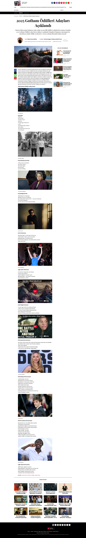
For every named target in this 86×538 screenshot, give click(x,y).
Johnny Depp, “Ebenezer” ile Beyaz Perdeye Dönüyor (65, 508)
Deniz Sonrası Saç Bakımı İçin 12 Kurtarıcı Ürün (63, 82)
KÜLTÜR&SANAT (28, 7)
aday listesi (37, 475)
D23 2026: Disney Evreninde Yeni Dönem (35, 496)
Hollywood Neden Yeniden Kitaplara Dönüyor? (35, 508)
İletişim (32, 531)
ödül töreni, (24, 475)
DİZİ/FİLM (21, 12)
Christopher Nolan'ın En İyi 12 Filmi (65, 483)
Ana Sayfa (16, 16)
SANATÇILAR (26, 12)
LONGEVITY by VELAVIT (63, 9)
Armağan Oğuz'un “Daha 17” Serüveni (61, 74)
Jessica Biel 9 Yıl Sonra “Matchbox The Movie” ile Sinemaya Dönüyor (36, 485)
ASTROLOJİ (53, 7)
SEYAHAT (49, 7)
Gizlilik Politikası (55, 531)
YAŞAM (70, 7)
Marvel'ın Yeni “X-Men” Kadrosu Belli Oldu (65, 496)
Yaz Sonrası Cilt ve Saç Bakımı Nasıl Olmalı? (62, 50)
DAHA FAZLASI (43, 479)
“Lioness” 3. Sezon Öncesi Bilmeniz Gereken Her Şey (50, 484)
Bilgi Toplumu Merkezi (42, 531)
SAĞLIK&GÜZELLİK (34, 7)
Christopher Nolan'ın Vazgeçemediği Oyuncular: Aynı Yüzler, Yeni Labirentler (20, 485)
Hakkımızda (36, 531)
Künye (29, 531)
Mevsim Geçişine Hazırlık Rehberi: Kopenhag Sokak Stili (62, 67)
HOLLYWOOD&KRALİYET (43, 7)
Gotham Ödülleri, (31, 475)
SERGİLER (15, 12)
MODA (23, 7)
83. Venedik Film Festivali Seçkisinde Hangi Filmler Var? (21, 508)
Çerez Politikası (49, 531)
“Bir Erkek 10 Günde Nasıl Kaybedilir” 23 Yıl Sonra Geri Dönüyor (50, 509)
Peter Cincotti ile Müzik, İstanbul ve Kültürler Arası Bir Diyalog (62, 59)
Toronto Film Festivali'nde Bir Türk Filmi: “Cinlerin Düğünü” (50, 496)
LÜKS (21, 7)
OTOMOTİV (58, 7)
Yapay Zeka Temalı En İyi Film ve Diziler (20, 496)
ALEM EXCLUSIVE (16, 9)
